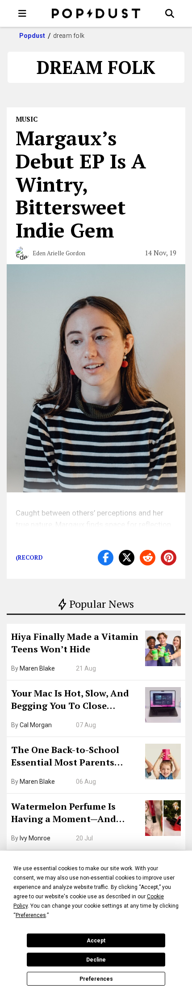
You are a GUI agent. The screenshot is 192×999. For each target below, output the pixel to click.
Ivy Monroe (35, 838)
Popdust (32, 35)
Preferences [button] (31, 915)
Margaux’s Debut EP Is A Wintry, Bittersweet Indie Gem (81, 183)
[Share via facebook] (105, 557)
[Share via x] (126, 557)
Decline (96, 960)
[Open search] (169, 13)
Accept (96, 941)
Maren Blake (37, 668)
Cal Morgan (36, 725)
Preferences (96, 979)
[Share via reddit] (147, 557)
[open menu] (22, 13)
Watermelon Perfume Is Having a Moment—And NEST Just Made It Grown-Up (74, 813)
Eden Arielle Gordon (59, 253)
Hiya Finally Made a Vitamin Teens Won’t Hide (74, 643)
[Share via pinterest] (168, 557)
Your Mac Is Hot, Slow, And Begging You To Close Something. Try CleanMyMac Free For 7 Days (75, 700)
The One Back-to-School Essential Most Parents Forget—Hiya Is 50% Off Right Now (76, 757)
